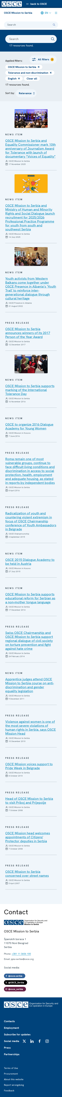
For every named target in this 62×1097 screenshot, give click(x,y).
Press (7, 1047)
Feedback (9, 1090)
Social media (11, 1041)
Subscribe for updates (17, 1034)
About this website (13, 1079)
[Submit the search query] (53, 39)
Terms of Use (11, 1068)
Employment (11, 1028)
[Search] (54, 24)
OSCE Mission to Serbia (18, 13)
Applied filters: (13, 60)
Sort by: (10, 93)
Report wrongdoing (14, 1084)
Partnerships (12, 1054)
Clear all (32, 78)
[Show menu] (56, 13)
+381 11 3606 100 (21, 953)
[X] (24, 1041)
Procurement (11, 1073)
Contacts (9, 1021)
